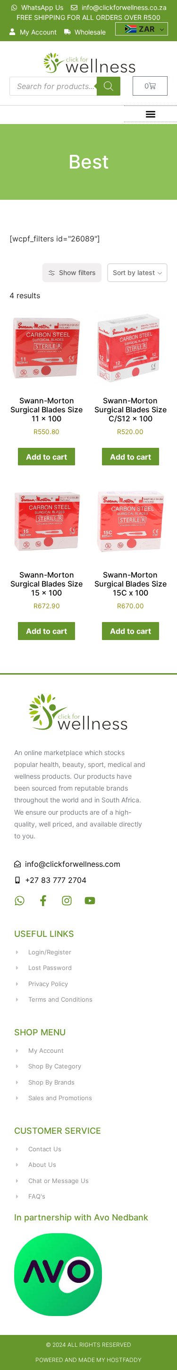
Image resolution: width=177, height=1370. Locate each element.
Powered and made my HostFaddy (88, 1359)
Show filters (77, 272)
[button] (150, 114)
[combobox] (137, 272)
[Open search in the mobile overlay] (64, 86)
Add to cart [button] (46, 457)
